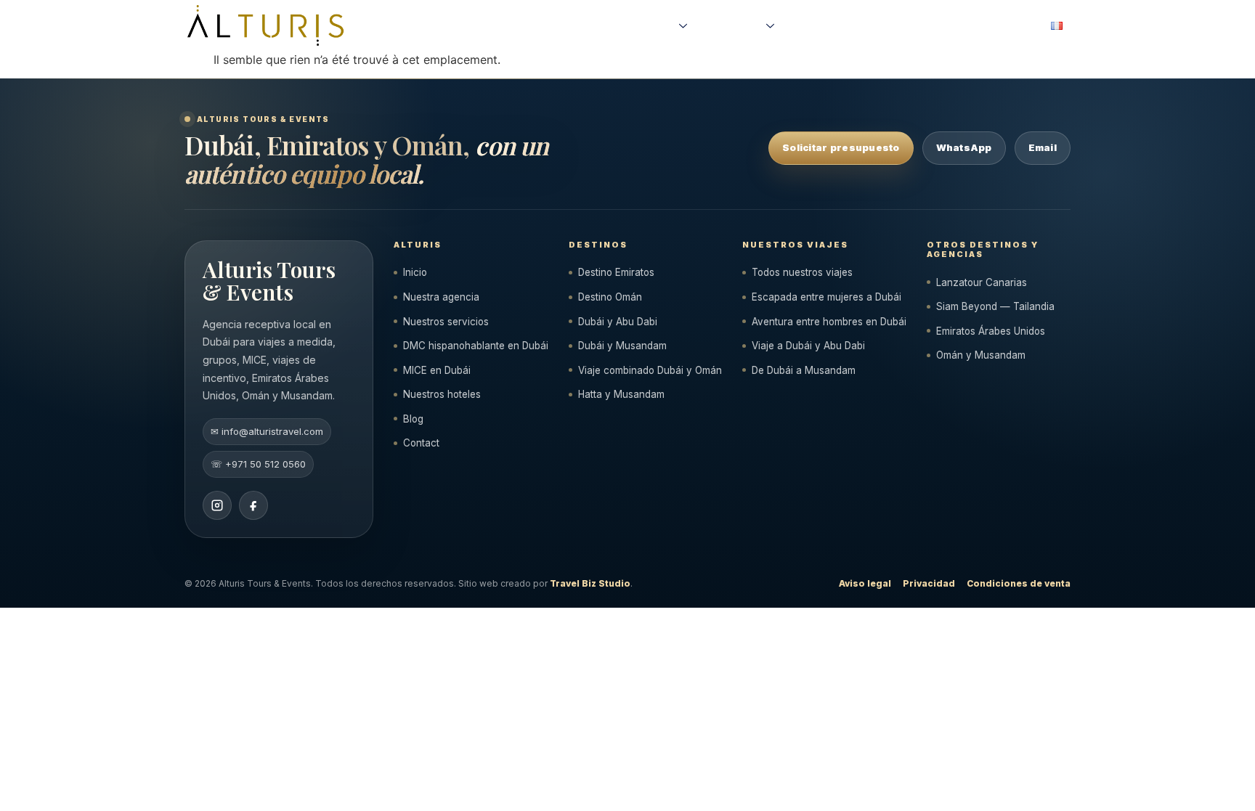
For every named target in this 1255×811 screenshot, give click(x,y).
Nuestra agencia (441, 297)
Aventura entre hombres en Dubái (829, 321)
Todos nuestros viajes (802, 272)
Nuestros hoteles (442, 394)
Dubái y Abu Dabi (617, 321)
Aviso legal (865, 583)
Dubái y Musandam (622, 345)
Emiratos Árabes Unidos (990, 331)
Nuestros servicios (446, 321)
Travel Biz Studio (590, 583)
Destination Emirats (833, 25)
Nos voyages (647, 25)
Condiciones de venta (1019, 583)
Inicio (415, 272)
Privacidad (929, 583)
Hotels (993, 25)
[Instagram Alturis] (217, 505)
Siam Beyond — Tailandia (995, 306)
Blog (413, 419)
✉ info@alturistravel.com (267, 431)
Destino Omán (610, 297)
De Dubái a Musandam (804, 370)
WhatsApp (964, 147)
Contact (421, 443)
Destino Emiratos (616, 272)
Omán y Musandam (980, 355)
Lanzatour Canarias (981, 282)
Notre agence (732, 25)
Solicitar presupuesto (840, 147)
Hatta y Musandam (621, 394)
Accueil (593, 25)
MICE (1029, 25)
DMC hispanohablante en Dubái (475, 345)
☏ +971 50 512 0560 (258, 464)
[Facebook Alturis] (253, 505)
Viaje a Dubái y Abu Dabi (808, 345)
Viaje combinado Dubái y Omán (650, 370)
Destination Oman (928, 25)
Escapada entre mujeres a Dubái (826, 297)
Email (1042, 147)
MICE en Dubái (437, 370)
